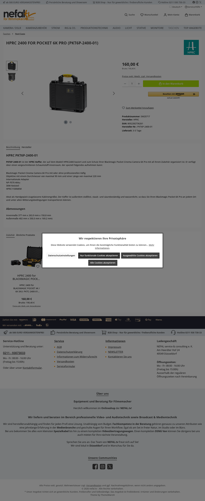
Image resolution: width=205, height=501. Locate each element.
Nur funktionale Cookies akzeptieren (99, 255)
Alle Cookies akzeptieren (102, 262)
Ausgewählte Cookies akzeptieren (140, 255)
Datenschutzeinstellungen (61, 255)
